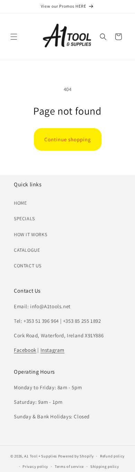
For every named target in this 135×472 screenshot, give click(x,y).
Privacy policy (35, 466)
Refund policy (112, 456)
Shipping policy (104, 466)
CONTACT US (28, 265)
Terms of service (69, 466)
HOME (20, 203)
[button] (13, 36)
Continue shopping (67, 139)
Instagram (52, 350)
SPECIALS (24, 218)
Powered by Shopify (76, 456)
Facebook (25, 350)
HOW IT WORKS (30, 234)
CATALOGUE (27, 250)
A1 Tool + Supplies (40, 456)
